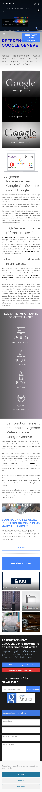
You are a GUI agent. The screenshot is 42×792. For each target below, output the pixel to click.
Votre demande (8, 744)
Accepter (21, 774)
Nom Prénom (7, 721)
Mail (4, 729)
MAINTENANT (31, 37)
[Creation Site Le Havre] (13, 3)
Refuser (21, 780)
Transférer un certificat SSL (10, 588)
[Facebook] (3, 3)
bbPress (5, 629)
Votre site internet (10, 737)
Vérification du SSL (8, 608)
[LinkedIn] (10, 3)
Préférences (21, 787)
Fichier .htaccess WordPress (31, 608)
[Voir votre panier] (37, 29)
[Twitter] (6, 3)
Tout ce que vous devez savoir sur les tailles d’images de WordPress (31, 628)
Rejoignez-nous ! (33, 689)
